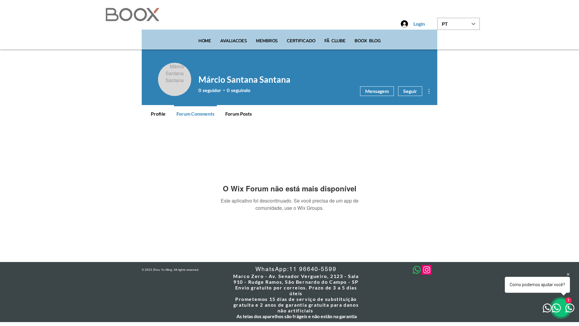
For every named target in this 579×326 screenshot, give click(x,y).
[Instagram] (427, 270)
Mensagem (377, 91)
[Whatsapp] (417, 270)
